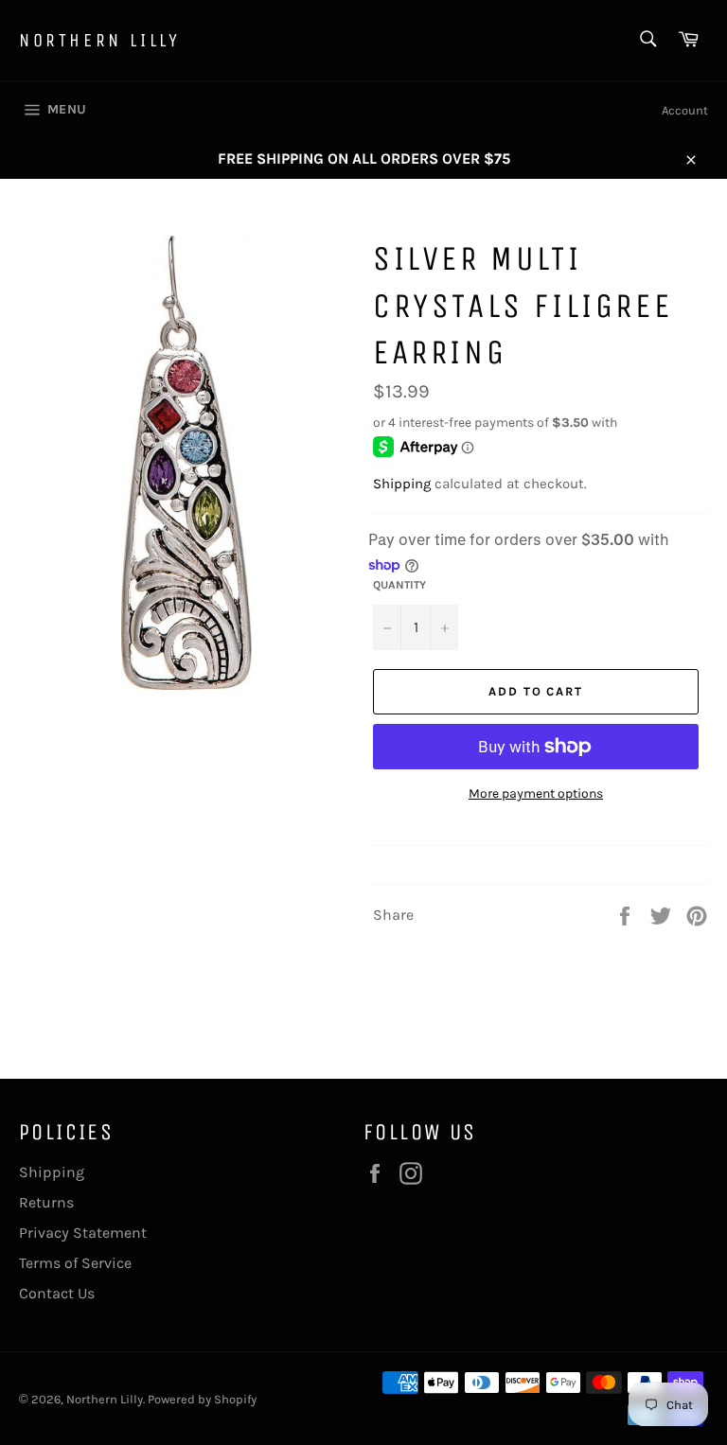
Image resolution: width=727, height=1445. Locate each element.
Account (685, 110)
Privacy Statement (83, 1233)
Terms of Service (75, 1263)
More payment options (536, 793)
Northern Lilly (99, 40)
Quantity (399, 584)
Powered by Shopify (202, 1399)
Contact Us (57, 1293)
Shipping (402, 483)
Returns (46, 1202)
